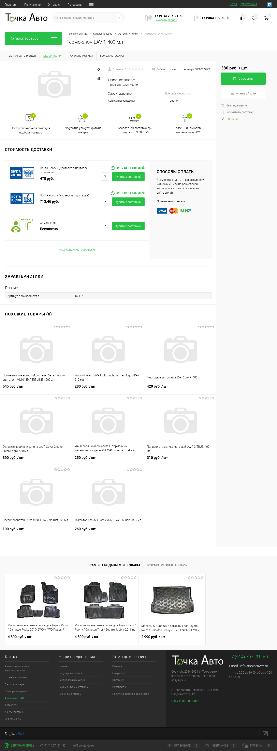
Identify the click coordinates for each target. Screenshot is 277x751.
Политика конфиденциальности (131, 693)
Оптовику (54, 4)
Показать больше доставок (77, 250)
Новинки (64, 666)
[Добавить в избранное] (98, 69)
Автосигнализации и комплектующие (17, 668)
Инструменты (13, 718)
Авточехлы (11, 705)
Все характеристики (178, 93)
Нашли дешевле (236, 105)
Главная (10, 4)
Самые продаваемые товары (115, 565)
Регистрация (248, 4)
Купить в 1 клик (245, 93)
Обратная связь (22, 745)
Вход (233, 4)
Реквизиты (75, 4)
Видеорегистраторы (17, 691)
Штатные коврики (16, 677)
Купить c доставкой (128, 176)
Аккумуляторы (14, 711)
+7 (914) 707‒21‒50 (52, 745)
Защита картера (14, 684)
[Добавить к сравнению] (98, 78)
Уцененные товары (70, 693)
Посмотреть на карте (185, 700)
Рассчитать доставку (239, 112)
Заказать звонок (166, 20)
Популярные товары (71, 673)
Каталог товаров (24, 38)
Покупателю (32, 4)
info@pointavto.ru (253, 666)
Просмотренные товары (166, 565)
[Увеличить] (54, 84)
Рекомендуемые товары (73, 686)
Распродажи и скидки (72, 680)
